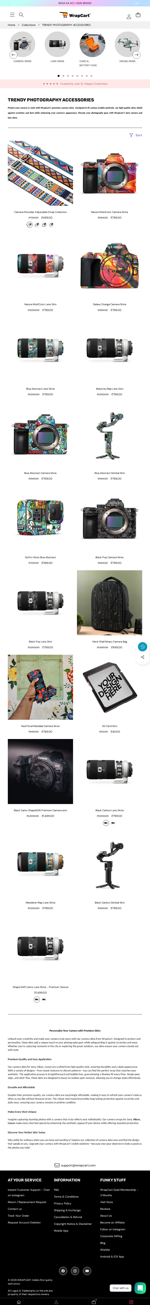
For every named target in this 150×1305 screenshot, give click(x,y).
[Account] (56, 1302)
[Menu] (12, 15)
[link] (131, 1302)
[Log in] (128, 16)
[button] (142, 667)
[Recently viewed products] (142, 646)
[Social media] (142, 657)
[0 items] (138, 15)
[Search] (21, 15)
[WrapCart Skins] (75, 15)
